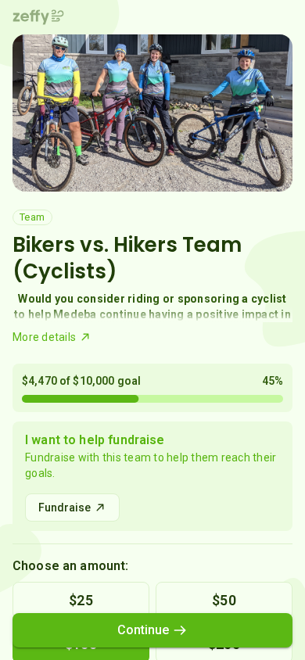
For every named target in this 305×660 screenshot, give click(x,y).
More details (44, 337)
